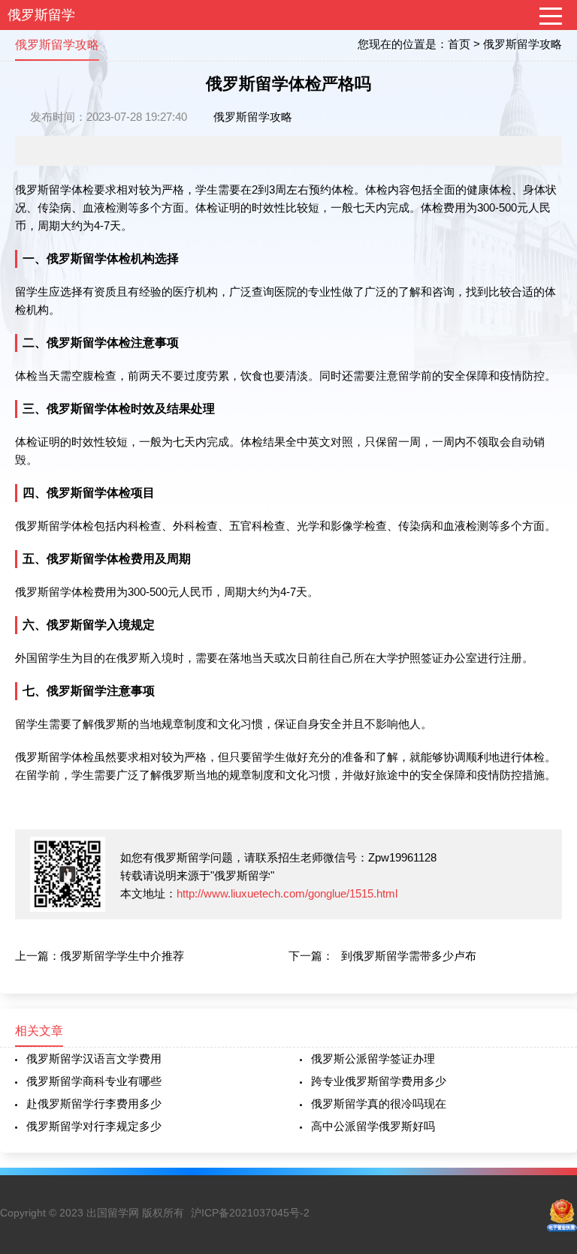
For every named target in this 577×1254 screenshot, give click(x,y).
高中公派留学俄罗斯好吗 (373, 1126)
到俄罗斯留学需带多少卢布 (408, 955)
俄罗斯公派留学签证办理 (373, 1058)
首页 (459, 44)
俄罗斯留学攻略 (522, 44)
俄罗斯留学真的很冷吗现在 (378, 1103)
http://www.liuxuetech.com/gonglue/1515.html (287, 893)
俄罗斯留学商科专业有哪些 (94, 1081)
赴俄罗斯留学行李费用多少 (94, 1103)
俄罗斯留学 (41, 15)
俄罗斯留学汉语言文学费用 (94, 1058)
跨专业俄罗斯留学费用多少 (378, 1081)
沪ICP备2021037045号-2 (250, 1213)
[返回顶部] (546, 1113)
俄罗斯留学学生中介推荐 (122, 955)
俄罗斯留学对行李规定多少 (94, 1126)
